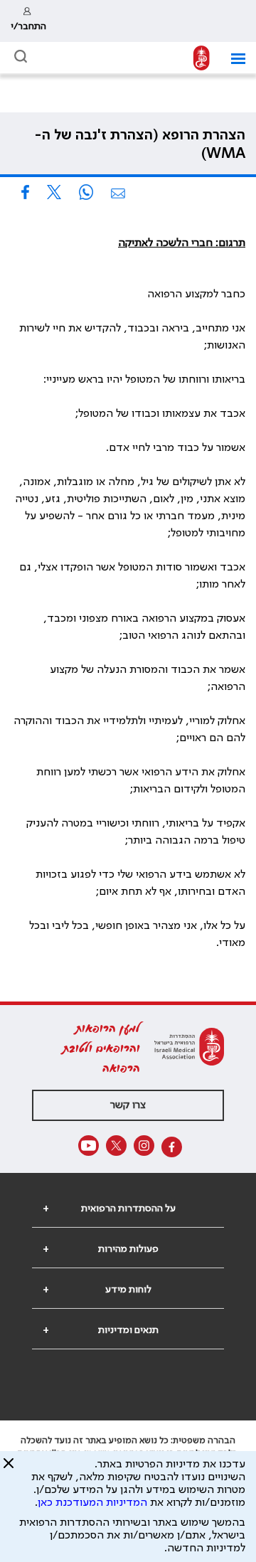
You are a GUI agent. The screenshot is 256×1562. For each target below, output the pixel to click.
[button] (232, 58)
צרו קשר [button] (128, 1105)
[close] (8, 1469)
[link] (28, 21)
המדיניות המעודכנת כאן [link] (92, 1503)
